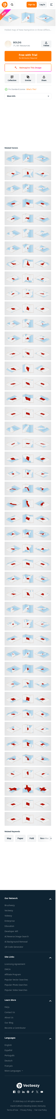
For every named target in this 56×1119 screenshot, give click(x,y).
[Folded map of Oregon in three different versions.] (27, 518)
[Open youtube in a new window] (41, 1091)
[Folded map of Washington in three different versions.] (27, 202)
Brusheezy (10, 904)
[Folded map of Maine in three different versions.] (27, 668)
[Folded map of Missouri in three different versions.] (27, 593)
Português (10, 1054)
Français (9, 1065)
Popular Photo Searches (16, 984)
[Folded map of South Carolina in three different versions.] (27, 683)
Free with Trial (28, 56)
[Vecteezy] (4, 5)
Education (9, 925)
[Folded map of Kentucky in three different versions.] (27, 293)
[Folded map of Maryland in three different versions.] (27, 323)
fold (32, 837)
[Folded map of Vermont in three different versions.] (27, 653)
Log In (42, 4)
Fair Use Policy (39, 1109)
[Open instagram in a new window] (18, 1091)
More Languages (13, 1070)
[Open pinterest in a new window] (27, 1091)
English (8, 1044)
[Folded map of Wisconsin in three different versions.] (27, 713)
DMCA (7, 968)
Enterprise (10, 920)
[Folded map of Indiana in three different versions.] (27, 728)
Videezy (8, 915)
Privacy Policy (25, 1109)
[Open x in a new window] (36, 1091)
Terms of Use (11, 1109)
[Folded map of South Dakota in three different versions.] (27, 563)
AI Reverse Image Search (17, 935)
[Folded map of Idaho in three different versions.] (27, 263)
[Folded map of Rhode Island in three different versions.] (27, 428)
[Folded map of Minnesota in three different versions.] (27, 743)
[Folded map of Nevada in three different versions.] (27, 368)
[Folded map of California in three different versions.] (27, 503)
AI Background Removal (16, 941)
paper (20, 837)
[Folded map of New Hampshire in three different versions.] (27, 157)
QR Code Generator (14, 946)
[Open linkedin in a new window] (22, 1091)
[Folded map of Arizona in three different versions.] (27, 458)
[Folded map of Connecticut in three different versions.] (27, 187)
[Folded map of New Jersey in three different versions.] (27, 248)
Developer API (11, 930)
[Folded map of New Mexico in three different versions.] (27, 698)
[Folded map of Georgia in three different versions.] (27, 548)
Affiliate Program (13, 973)
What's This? (31, 89)
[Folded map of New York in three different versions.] (27, 533)
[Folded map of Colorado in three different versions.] (27, 818)
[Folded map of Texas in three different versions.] (27, 788)
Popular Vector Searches (16, 979)
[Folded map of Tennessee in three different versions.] (27, 443)
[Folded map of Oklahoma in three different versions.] (27, 353)
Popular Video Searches (16, 989)
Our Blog (9, 1022)
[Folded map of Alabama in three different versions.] (27, 172)
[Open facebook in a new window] (13, 1091)
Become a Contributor (15, 1027)
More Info (11, 95)
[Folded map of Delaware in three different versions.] (27, 233)
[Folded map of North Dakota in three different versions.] (27, 638)
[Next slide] (44, 837)
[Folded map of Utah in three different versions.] (27, 308)
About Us (9, 1016)
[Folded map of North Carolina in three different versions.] (27, 217)
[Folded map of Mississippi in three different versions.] (27, 278)
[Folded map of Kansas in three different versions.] (27, 413)
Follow (46, 45)
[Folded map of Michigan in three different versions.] (27, 758)
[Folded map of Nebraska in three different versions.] (27, 383)
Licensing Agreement (15, 963)
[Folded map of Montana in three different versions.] (27, 398)
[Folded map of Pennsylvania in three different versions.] (27, 578)
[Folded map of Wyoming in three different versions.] (27, 803)
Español (8, 1049)
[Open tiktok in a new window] (31, 1091)
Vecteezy (9, 910)
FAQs (7, 1006)
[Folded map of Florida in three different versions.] (27, 488)
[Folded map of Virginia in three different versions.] (27, 338)
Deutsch (8, 1060)
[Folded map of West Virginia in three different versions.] (27, 623)
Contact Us (10, 1011)
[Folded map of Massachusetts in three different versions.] (27, 608)
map (9, 837)
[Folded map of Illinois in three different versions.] (27, 773)
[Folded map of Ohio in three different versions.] (27, 473)
